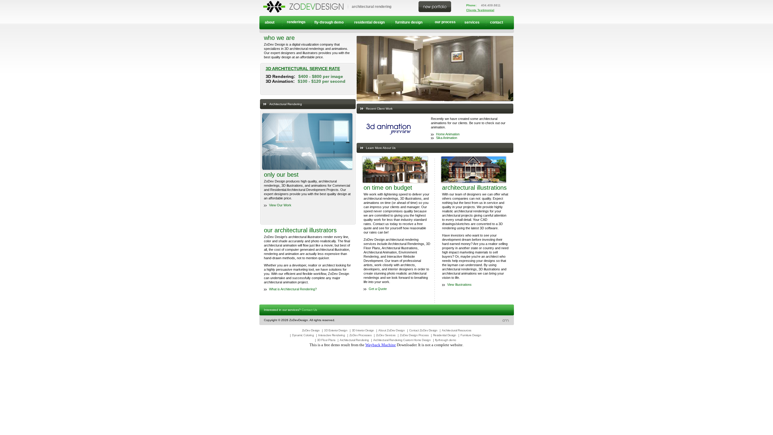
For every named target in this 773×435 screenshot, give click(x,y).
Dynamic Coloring (303, 335)
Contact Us (309, 309)
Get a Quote (378, 289)
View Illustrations (459, 284)
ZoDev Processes (360, 335)
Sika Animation (446, 138)
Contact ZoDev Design (423, 330)
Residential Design (444, 335)
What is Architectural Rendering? (293, 289)
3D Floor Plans (326, 340)
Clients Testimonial (480, 10)
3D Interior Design (363, 330)
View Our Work (280, 205)
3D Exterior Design (335, 330)
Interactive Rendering (331, 335)
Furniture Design (470, 335)
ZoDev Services (386, 335)
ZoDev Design (311, 330)
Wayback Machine (380, 345)
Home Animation (448, 134)
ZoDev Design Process (414, 335)
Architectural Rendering (354, 340)
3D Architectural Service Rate (303, 68)
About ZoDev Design (391, 330)
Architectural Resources (456, 330)
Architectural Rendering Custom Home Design (402, 340)
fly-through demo (445, 340)
